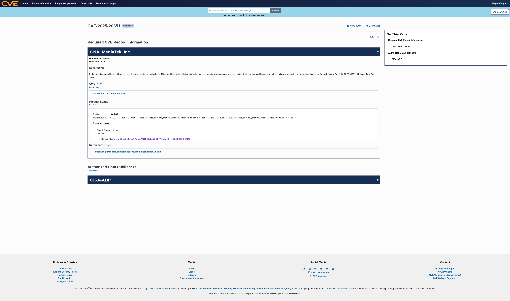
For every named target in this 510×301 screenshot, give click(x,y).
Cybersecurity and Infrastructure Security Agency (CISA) (270, 288)
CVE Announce (320, 276)
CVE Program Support (444, 268)
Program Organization (66, 3)
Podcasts (191, 275)
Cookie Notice (65, 278)
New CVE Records (320, 272)
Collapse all (374, 37)
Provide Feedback (256, 15)
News (191, 268)
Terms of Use (65, 268)
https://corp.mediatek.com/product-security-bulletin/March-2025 (127, 152)
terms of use (162, 288)
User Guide (374, 26)
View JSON (355, 26)
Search (275, 11)
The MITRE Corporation (336, 288)
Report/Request (500, 3)
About (25, 3)
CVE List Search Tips (232, 15)
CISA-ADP (397, 59)
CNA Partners (445, 272)
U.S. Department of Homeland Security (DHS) (216, 288)
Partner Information (42, 3)
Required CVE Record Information (405, 40)
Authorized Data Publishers (402, 53)
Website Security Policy (65, 272)
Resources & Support (106, 3)
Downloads (86, 3)
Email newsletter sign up (191, 278)
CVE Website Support (444, 278)
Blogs (192, 272)
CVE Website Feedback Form (444, 275)
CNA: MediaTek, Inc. (402, 46)
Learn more (94, 87)
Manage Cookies (65, 281)
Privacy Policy (65, 275)
